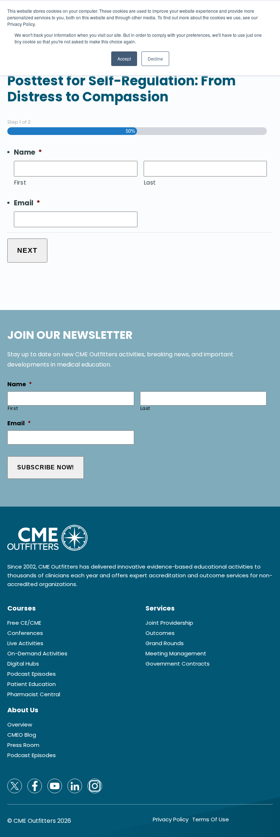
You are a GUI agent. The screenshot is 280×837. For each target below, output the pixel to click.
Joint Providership (169, 623)
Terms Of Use (210, 819)
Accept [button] (124, 58)
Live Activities (25, 643)
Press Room (23, 745)
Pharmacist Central (33, 694)
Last (150, 182)
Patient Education (31, 684)
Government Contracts (177, 663)
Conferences (25, 633)
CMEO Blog (21, 735)
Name (28, 152)
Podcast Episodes (31, 674)
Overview (19, 724)
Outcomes (160, 633)
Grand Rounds (164, 643)
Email (27, 203)
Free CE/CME (24, 623)
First (20, 182)
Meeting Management (175, 653)
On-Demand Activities (37, 653)
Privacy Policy (170, 819)
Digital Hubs (23, 663)
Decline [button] (155, 58)
